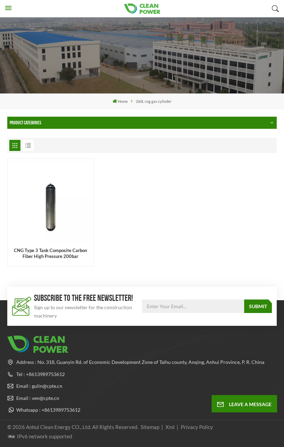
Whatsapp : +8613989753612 (48, 410)
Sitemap (150, 427)
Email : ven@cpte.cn (37, 398)
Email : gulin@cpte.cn (39, 386)
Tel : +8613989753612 (40, 374)
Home (123, 101)
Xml (170, 427)
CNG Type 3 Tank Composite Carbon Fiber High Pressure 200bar (50, 253)
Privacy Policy (197, 427)
